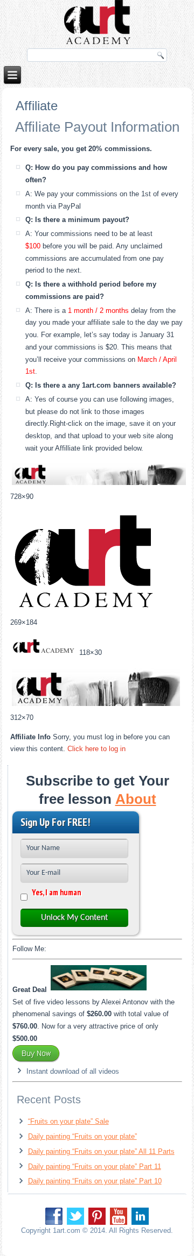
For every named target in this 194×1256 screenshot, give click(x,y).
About (135, 799)
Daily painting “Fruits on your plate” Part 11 (94, 1166)
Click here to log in (96, 749)
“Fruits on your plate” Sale (68, 1121)
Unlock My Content (74, 918)
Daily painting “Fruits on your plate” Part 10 (95, 1181)
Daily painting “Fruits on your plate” (82, 1136)
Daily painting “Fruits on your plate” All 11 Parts (101, 1151)
